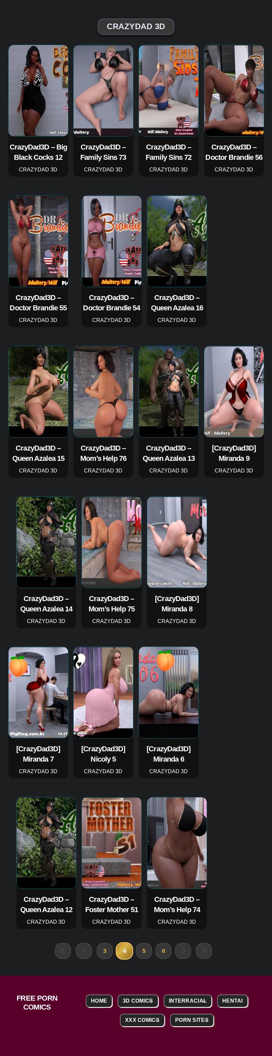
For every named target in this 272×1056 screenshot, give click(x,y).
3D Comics (138, 1001)
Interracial (188, 1001)
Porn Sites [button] (192, 1020)
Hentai (232, 1001)
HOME (99, 1001)
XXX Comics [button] (142, 1020)
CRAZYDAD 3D (38, 169)
